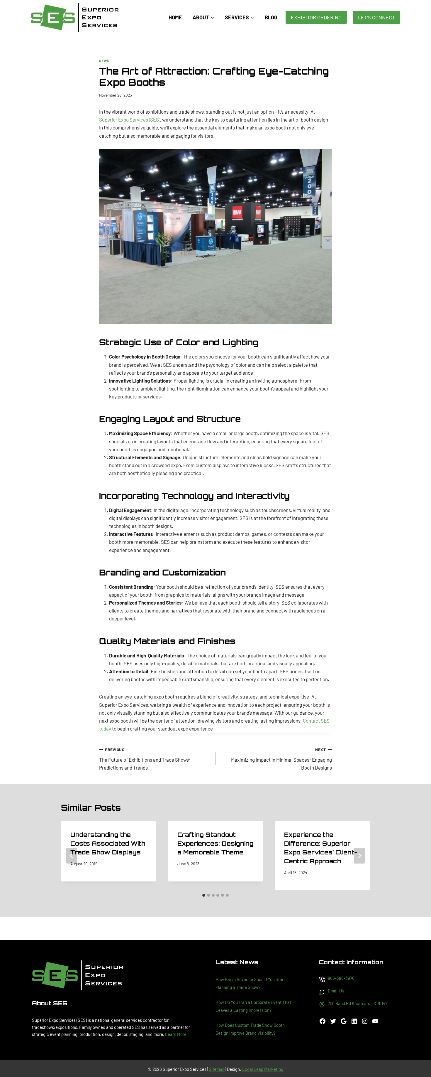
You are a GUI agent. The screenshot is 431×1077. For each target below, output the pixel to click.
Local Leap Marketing (262, 1069)
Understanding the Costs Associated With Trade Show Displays (107, 843)
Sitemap (217, 1069)
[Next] (359, 856)
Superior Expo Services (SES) (129, 119)
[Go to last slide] (71, 856)
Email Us (336, 990)
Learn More (175, 1034)
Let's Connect (376, 17)
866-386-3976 (341, 978)
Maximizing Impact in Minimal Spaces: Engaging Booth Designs (281, 758)
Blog (271, 17)
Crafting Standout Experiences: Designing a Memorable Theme (215, 843)
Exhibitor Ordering (316, 17)
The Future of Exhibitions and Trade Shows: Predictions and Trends (145, 758)
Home (175, 17)
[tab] (203, 895)
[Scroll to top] (416, 1053)
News (104, 61)
